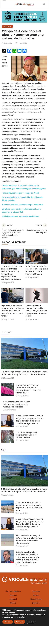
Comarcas (36, 591)
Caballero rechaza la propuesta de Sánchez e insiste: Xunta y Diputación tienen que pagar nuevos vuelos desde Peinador (27, 557)
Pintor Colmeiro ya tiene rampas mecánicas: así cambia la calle (26, 435)
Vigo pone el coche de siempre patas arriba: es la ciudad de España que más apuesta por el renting (12, 310)
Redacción (8, 43)
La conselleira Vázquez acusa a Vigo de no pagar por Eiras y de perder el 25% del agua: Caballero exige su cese (29, 419)
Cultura (7, 27)
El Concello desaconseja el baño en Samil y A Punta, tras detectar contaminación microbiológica (28, 539)
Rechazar (19, 622)
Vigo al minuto (35, 599)
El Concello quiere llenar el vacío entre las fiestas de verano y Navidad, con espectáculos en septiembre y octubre (12, 272)
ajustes (22, 617)
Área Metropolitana (13, 591)
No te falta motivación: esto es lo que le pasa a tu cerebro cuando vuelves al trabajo (37, 270)
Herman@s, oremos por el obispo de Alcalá (20, 193)
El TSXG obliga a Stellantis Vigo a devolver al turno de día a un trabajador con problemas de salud (24, 373)
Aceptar (7, 622)
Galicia (36, 595)
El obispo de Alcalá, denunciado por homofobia (22, 204)
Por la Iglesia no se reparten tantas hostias (20, 216)
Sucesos (13, 595)
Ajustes (31, 622)
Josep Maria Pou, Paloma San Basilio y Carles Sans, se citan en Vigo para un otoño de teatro (36, 310)
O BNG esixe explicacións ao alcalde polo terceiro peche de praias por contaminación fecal (28, 506)
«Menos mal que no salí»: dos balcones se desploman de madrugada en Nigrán (16, 404)
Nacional (13, 599)
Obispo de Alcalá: (10, 185)
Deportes (35, 603)
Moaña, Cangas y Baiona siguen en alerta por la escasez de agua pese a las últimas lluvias (28, 389)
